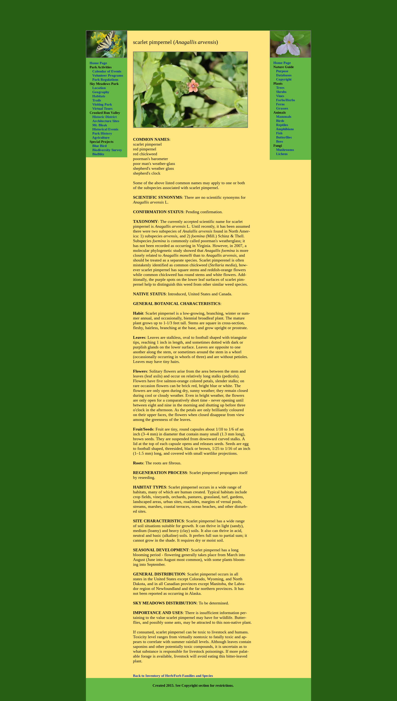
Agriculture (101, 137)
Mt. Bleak (99, 125)
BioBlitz (98, 154)
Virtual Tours (102, 108)
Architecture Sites (105, 121)
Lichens (282, 154)
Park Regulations (105, 79)
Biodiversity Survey (107, 150)
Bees (279, 141)
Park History (102, 133)
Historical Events (105, 129)
